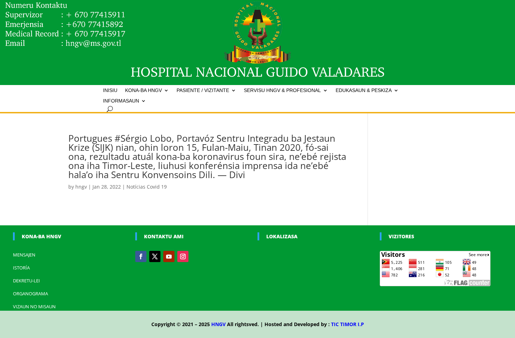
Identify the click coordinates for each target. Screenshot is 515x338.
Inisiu (110, 90)
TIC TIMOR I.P (347, 324)
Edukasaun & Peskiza (364, 90)
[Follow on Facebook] (140, 256)
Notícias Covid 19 (146, 186)
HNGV (218, 324)
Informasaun (121, 101)
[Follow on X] (154, 256)
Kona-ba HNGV (143, 90)
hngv (81, 186)
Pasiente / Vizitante (203, 90)
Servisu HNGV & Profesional (282, 90)
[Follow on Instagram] (182, 256)
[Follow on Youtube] (168, 256)
